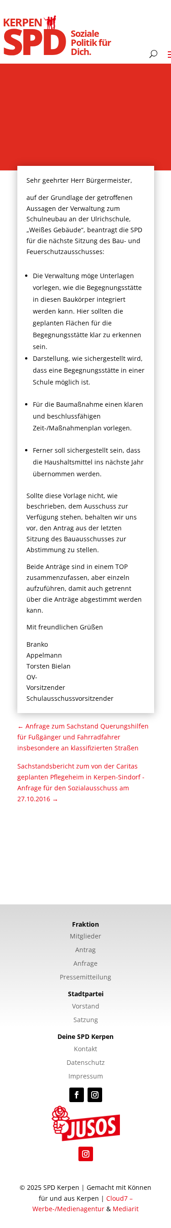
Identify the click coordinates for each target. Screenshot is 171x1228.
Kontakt (85, 1049)
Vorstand (85, 1006)
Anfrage (85, 964)
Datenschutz (86, 1063)
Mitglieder (85, 936)
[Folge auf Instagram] (95, 1095)
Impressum (85, 1076)
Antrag (85, 950)
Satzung (85, 1020)
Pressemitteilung (85, 977)
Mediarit (126, 1208)
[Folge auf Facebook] (76, 1095)
